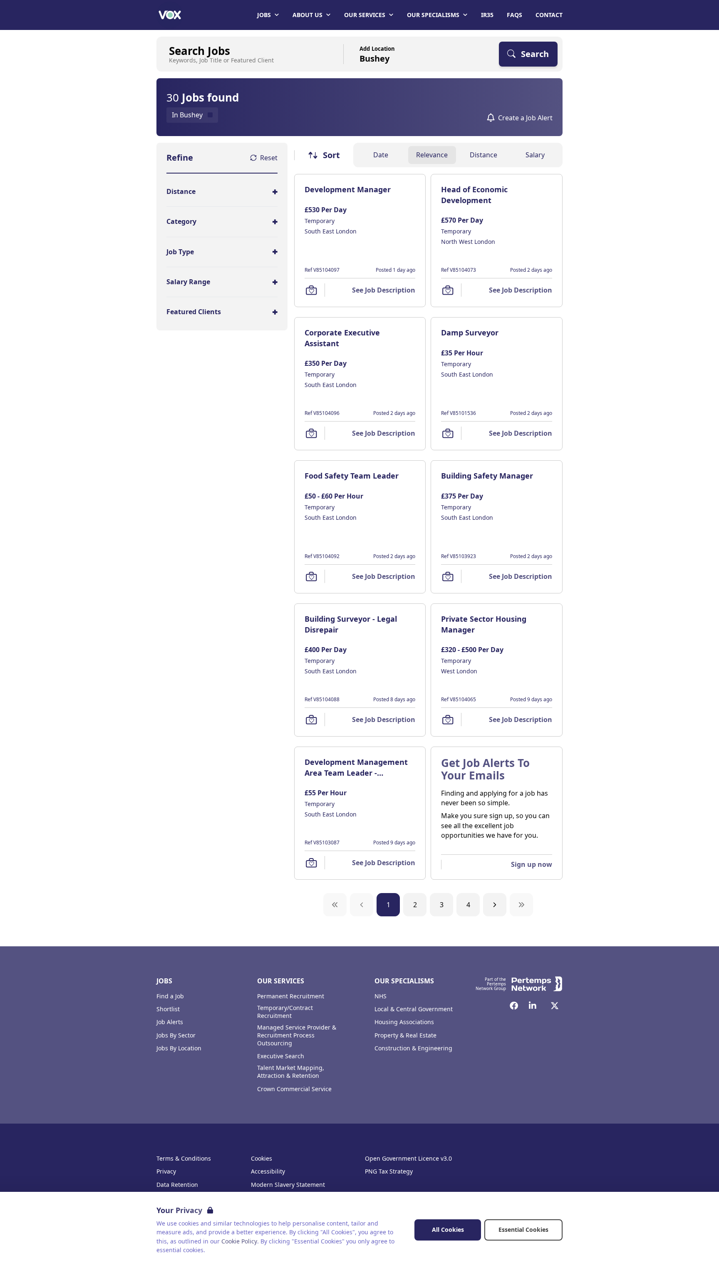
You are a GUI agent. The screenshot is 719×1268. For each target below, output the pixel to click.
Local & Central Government (413, 1009)
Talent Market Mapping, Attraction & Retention (290, 1071)
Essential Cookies (523, 1229)
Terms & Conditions (183, 1158)
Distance (483, 154)
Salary (535, 154)
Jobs (264, 15)
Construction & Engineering (413, 1048)
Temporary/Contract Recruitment (285, 1012)
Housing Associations (404, 1022)
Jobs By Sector (176, 1035)
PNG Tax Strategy (389, 1171)
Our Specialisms (433, 15)
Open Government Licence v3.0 (408, 1158)
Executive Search (280, 1056)
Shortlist (168, 1009)
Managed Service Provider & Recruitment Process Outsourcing (296, 1035)
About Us (307, 15)
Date (380, 154)
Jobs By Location (178, 1048)
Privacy (166, 1171)
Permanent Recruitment (290, 996)
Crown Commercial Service (294, 1089)
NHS (380, 996)
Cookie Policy (239, 1241)
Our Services (364, 15)
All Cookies (448, 1229)
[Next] (494, 904)
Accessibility (268, 1171)
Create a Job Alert (525, 117)
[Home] (169, 15)
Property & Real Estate (405, 1035)
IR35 (487, 15)
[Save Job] (311, 290)
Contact (549, 15)
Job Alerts (169, 1022)
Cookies (261, 1158)
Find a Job (170, 996)
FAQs (514, 15)
